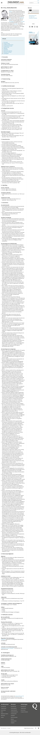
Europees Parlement (24, 711)
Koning (2, 717)
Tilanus (10, 11)
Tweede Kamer (3, 708)
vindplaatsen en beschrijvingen (7, 648)
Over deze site (3, 728)
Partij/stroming (7, 43)
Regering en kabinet (4, 713)
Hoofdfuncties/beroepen (8, 44)
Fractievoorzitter (14, 713)
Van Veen (16, 24)
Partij (2, 711)
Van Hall (22, 21)
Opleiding (5, 48)
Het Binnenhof (4, 704)
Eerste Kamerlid (13, 708)
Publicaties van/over (8, 52)
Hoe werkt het (3, 706)
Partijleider (13, 715)
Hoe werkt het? (13, 706)
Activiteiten (6, 49)
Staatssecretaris (13, 720)
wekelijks (32, 36)
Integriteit (12, 722)
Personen (13, 704)
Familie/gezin (6, 53)
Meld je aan (32, 42)
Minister (12, 719)
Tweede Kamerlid (14, 710)
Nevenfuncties (6, 47)
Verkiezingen (24, 704)
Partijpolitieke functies (8, 46)
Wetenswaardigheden (8, 51)
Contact (8, 728)
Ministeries (3, 715)
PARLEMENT (16, 2)
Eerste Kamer (3, 710)
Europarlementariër (14, 711)
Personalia (6, 42)
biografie (3, 639)
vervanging (11, 21)
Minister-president (14, 717)
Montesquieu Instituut (19, 3)
